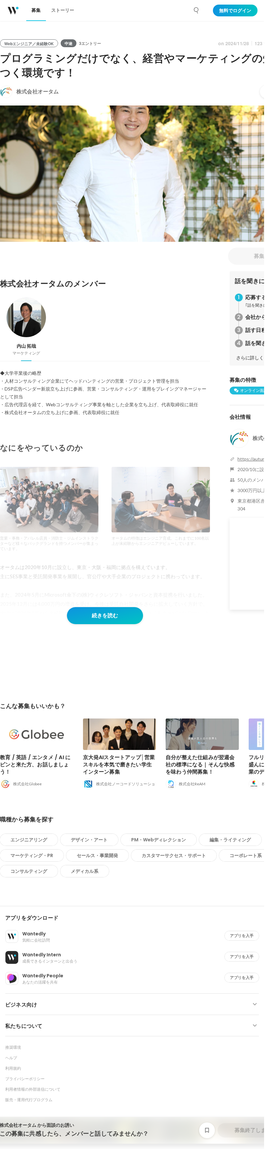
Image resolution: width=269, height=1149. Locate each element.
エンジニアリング (28, 839)
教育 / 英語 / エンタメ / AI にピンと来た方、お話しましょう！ (35, 765)
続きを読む (105, 615)
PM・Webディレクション (158, 839)
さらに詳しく (250, 357)
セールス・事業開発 (97, 855)
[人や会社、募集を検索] (196, 10)
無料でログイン (235, 10)
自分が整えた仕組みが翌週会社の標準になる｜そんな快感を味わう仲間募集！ (200, 765)
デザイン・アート (89, 839)
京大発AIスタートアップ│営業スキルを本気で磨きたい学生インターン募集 (119, 765)
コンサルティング (28, 871)
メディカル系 (84, 871)
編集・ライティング (230, 839)
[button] (134, 918)
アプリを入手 (242, 935)
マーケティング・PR (31, 855)
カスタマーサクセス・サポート (174, 855)
